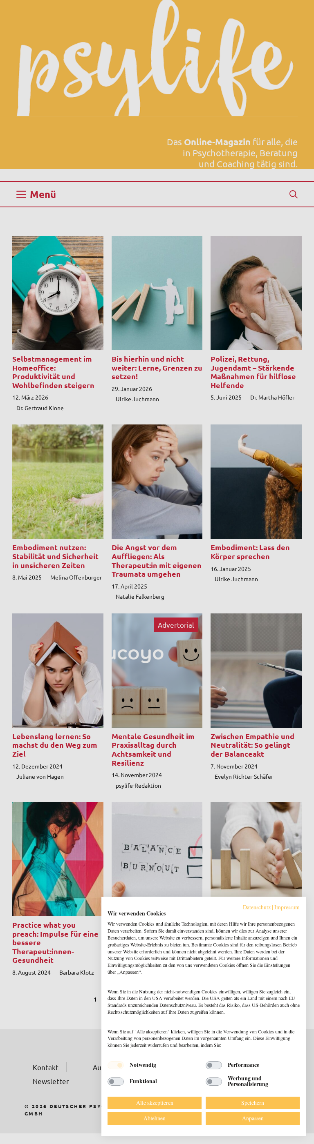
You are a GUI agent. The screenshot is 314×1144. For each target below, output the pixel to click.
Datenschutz (257, 907)
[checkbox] (116, 1065)
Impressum (287, 907)
